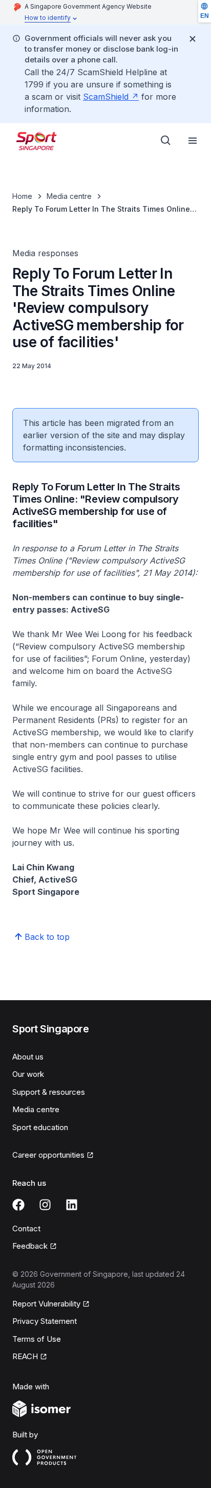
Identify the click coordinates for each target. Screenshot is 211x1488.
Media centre (69, 196)
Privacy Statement (44, 1321)
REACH (25, 1356)
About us (28, 1057)
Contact (26, 1228)
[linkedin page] (72, 1205)
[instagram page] (45, 1205)
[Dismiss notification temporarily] (192, 39)
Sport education (40, 1127)
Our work (28, 1074)
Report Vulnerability (46, 1304)
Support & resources (48, 1092)
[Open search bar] (166, 140)
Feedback (30, 1246)
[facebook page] (18, 1205)
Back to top (47, 937)
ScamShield (106, 97)
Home (22, 196)
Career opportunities (48, 1155)
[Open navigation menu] (192, 140)
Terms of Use (36, 1339)
